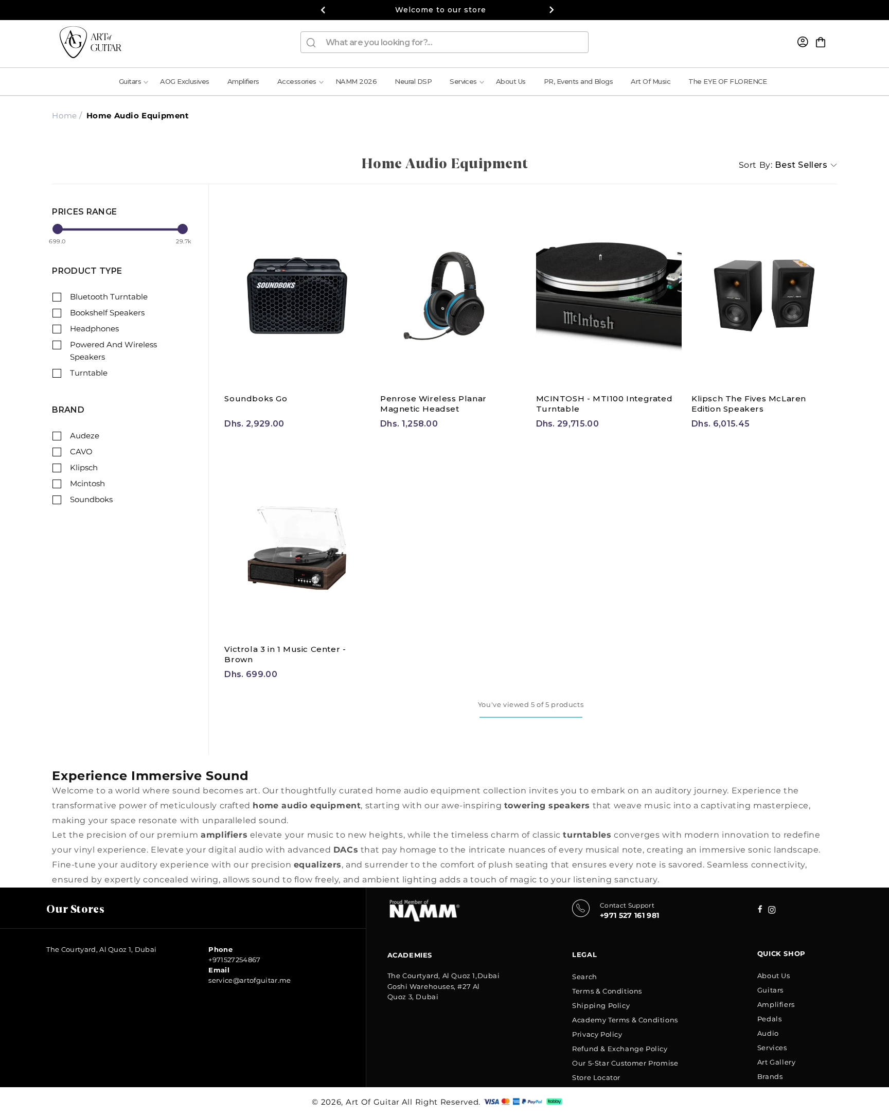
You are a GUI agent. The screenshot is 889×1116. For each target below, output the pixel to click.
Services (772, 1047)
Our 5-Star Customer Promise (625, 1063)
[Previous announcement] (323, 10)
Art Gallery (776, 1062)
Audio (768, 1033)
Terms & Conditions (607, 991)
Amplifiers (776, 1004)
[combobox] (444, 42)
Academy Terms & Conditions (625, 1020)
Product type (87, 271)
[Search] (311, 42)
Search (584, 976)
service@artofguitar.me (249, 980)
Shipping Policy (601, 1005)
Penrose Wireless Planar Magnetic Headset (433, 404)
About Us (773, 975)
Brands (770, 1076)
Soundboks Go (255, 398)
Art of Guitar (373, 1102)
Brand (68, 410)
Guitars (770, 990)
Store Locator (596, 1077)
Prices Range (84, 212)
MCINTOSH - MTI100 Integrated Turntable (604, 404)
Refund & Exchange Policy (619, 1048)
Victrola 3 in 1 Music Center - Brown (285, 654)
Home (64, 115)
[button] (820, 42)
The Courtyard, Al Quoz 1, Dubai (101, 949)
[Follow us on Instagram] (760, 910)
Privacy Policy (597, 1034)
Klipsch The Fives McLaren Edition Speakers (748, 404)
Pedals (769, 1019)
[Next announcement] (551, 10)
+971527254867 (234, 959)
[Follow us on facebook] (772, 911)
